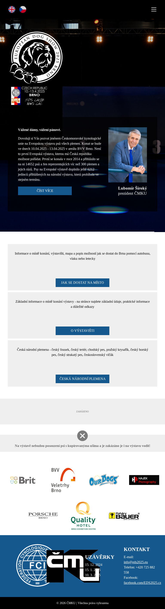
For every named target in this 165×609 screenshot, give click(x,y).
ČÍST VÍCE (45, 191)
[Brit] (21, 480)
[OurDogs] (102, 480)
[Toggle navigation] (154, 9)
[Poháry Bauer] (123, 515)
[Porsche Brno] (42, 515)
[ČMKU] (73, 566)
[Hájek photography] (143, 480)
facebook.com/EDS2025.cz (142, 583)
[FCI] (37, 566)
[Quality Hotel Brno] (82, 515)
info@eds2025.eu (136, 562)
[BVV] (62, 480)
